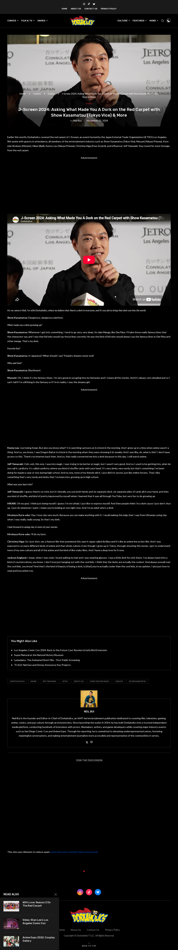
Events (51, 93)
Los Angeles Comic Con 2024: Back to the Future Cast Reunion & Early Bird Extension (60, 650)
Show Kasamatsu (137, 681)
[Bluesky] (94, 4)
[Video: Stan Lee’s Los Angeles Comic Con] (11, 924)
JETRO (65, 681)
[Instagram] (84, 4)
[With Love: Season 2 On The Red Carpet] (11, 906)
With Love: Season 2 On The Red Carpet (37, 904)
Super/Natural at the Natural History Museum (38, 654)
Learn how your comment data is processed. (74, 851)
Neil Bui (77, 120)
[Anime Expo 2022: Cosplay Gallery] (11, 941)
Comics (11, 20)
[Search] (162, 21)
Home (64, 9)
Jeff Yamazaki (49, 681)
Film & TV (26, 20)
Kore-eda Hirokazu (99, 681)
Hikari (33, 681)
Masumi (119, 681)
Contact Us (90, 9)
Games (41, 20)
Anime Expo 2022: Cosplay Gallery (39, 939)
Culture (122, 20)
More (152, 20)
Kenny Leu (79, 681)
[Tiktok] (89, 4)
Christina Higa (17, 681)
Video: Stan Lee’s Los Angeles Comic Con (35, 922)
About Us (76, 9)
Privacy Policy (108, 9)
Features (138, 20)
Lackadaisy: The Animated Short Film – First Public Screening (47, 660)
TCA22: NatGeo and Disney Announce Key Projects (42, 664)
